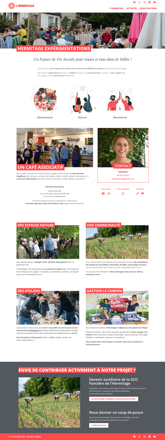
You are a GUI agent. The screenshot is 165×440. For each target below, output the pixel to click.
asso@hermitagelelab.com (123, 179)
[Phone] (137, 193)
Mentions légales (34, 436)
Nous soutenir (148, 8)
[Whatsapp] (123, 194)
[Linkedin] (149, 2)
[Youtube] (154, 2)
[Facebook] (134, 2)
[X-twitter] (139, 2)
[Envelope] (142, 193)
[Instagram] (144, 2)
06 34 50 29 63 (123, 175)
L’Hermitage (116, 8)
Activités (131, 8)
